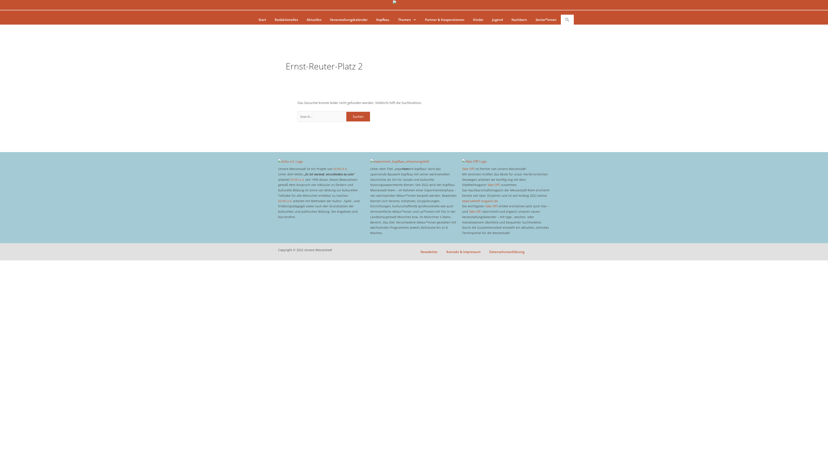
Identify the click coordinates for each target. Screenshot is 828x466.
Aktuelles (314, 19)
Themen (404, 19)
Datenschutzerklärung (506, 252)
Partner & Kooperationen (444, 19)
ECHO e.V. (340, 169)
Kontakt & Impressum (463, 252)
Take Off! (468, 169)
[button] (567, 20)
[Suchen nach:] (322, 116)
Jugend (497, 19)
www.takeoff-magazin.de (480, 201)
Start (262, 19)
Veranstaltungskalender (349, 19)
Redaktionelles (286, 19)
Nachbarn (519, 19)
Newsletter (429, 252)
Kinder (478, 19)
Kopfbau (382, 19)
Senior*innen (546, 19)
